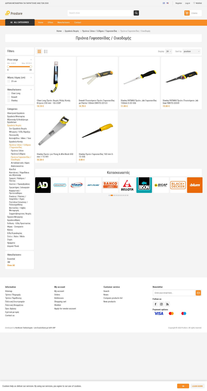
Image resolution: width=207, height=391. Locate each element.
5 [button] (118, 195)
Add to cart (63, 94)
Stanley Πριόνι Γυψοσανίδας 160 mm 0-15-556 (96, 155)
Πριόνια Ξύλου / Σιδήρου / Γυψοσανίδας (20, 146)
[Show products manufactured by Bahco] (110, 185)
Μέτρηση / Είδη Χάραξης (19, 132)
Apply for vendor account (65, 308)
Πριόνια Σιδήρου (18, 154)
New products (110, 301)
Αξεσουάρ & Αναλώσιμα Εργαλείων (17, 120)
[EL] (164, 3)
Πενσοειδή (14, 135)
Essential (11, 259)
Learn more (197, 386)
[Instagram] (161, 304)
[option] (42, 185)
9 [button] (125, 195)
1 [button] (109, 195)
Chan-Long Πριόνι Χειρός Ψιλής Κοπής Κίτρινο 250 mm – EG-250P (53, 101)
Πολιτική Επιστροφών (15, 301)
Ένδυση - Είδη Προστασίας (19, 223)
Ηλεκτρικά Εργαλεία (15, 113)
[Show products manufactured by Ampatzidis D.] (43, 185)
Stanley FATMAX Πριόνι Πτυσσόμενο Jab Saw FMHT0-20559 (180, 101)
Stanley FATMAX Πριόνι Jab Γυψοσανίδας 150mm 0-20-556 (139, 101)
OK (183, 386)
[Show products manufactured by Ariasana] (76, 185)
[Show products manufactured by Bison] (144, 185)
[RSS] (167, 304)
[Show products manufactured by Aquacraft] (60, 185)
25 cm (14, 81)
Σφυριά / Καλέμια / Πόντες (17, 179)
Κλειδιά (12, 169)
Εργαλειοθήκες (13, 220)
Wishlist (57, 305)
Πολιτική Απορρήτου (14, 305)
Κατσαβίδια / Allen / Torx (20, 138)
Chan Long (15, 93)
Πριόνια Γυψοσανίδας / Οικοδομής (21, 158)
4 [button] (116, 195)
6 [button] (120, 195)
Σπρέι (9, 239)
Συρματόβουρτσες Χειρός (20, 213)
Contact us (10, 315)
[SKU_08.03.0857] (55, 130)
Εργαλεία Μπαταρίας (16, 116)
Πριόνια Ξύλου (17, 150)
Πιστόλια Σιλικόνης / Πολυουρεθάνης (18, 203)
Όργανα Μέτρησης (15, 217)
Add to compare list (47, 93)
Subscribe (198, 292)
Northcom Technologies (24, 328)
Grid (39, 51)
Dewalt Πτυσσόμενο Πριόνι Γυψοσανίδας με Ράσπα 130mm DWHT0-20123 (97, 101)
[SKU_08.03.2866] (97, 77)
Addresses (59, 298)
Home (59, 31)
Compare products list (113, 298)
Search (136, 13)
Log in (187, 3)
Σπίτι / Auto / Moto (16, 236)
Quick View (52, 93)
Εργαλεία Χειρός (14, 125)
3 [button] (114, 195)
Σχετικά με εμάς (12, 312)
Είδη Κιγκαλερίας (14, 233)
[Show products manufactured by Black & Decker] (178, 185)
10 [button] (127, 195)
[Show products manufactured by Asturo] (93, 185)
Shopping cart (60, 301)
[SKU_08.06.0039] (55, 77)
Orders (57, 294)
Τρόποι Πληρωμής (13, 294)
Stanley (14, 100)
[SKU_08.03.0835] (139, 77)
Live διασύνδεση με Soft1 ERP (44, 328)
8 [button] (123, 195)
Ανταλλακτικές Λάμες (20, 163)
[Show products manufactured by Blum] (195, 185)
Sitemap (8, 291)
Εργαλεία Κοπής (16, 141)
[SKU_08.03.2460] (97, 130)
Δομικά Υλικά (13, 246)
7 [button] (122, 195)
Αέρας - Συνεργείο (15, 226)
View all (11, 265)
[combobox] (101, 13)
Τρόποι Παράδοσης (13, 298)
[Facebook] (155, 304)
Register (179, 3)
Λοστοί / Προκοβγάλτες (19, 184)
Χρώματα (11, 243)
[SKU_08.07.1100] (181, 77)
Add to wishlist (42, 93)
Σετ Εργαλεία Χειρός (18, 128)
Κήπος (10, 230)
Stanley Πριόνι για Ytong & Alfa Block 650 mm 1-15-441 (55, 155)
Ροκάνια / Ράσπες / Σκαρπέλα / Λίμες (17, 197)
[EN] (167, 3)
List (46, 51)
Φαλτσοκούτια (17, 166)
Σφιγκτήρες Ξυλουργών (19, 187)
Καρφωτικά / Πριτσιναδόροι (15, 191)
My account (59, 291)
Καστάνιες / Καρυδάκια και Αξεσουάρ (19, 173)
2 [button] (112, 195)
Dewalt (14, 97)
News (106, 294)
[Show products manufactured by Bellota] (127, 185)
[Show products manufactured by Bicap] (161, 185)
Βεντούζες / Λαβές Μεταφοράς (17, 209)
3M (8, 262)
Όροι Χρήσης (10, 308)
